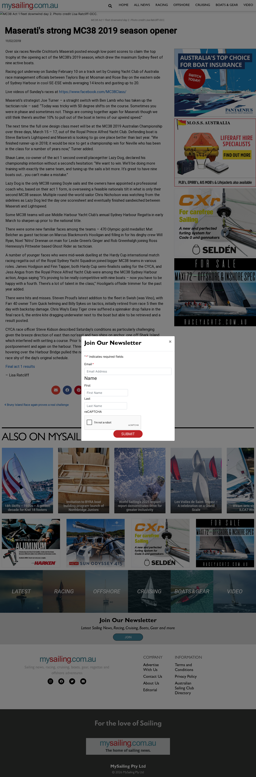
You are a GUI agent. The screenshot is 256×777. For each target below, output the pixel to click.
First (87, 385)
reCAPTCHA (93, 412)
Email (89, 364)
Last (87, 398)
